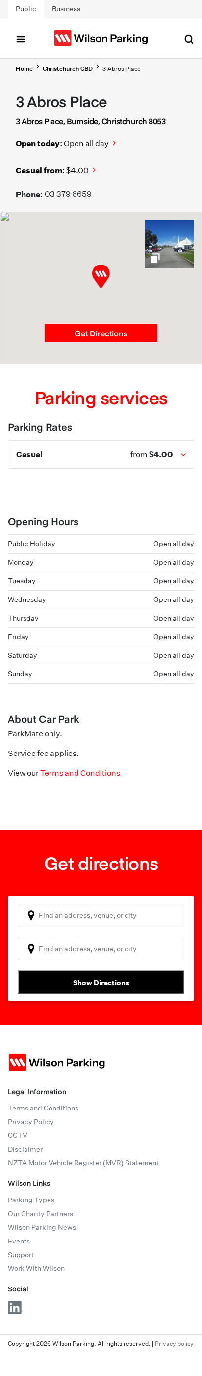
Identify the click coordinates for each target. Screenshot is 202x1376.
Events (19, 1241)
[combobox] (101, 915)
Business (66, 9)
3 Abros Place (121, 68)
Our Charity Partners (40, 1214)
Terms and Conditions (80, 772)
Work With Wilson (36, 1268)
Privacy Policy (31, 1122)
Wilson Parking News (42, 1227)
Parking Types (31, 1200)
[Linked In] (15, 1307)
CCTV (17, 1135)
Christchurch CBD (68, 68)
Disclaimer (25, 1149)
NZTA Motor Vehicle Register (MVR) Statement (83, 1163)
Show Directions (101, 982)
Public (26, 9)
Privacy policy (174, 1343)
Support (21, 1255)
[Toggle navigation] (20, 38)
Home (24, 68)
